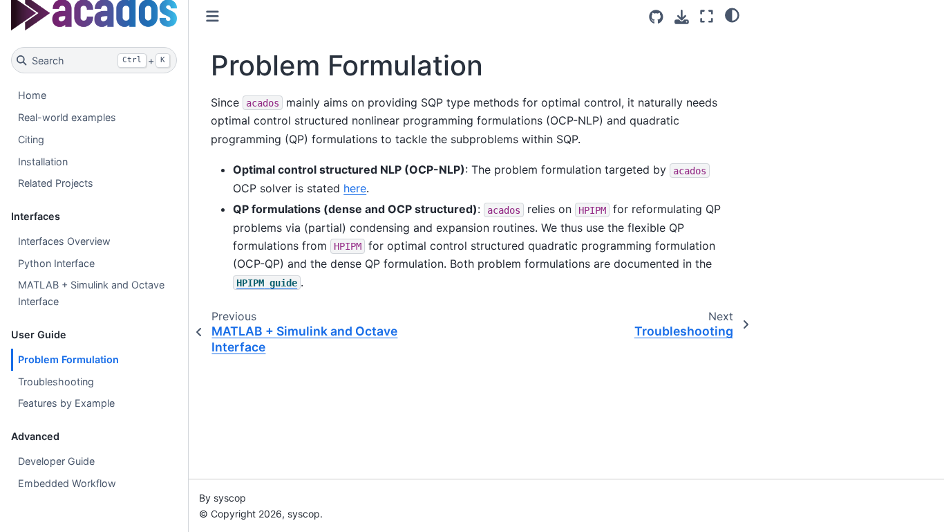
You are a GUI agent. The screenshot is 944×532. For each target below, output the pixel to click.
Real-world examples (67, 117)
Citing (31, 139)
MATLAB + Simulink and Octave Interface (91, 293)
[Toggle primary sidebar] (212, 16)
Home (32, 95)
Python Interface (56, 263)
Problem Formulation (68, 359)
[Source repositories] (656, 17)
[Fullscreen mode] (706, 16)
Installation (43, 161)
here (354, 188)
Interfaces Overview (64, 241)
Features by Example (66, 403)
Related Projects (55, 183)
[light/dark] (732, 14)
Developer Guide (56, 461)
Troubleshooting (56, 381)
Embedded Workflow (67, 483)
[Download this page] (682, 17)
